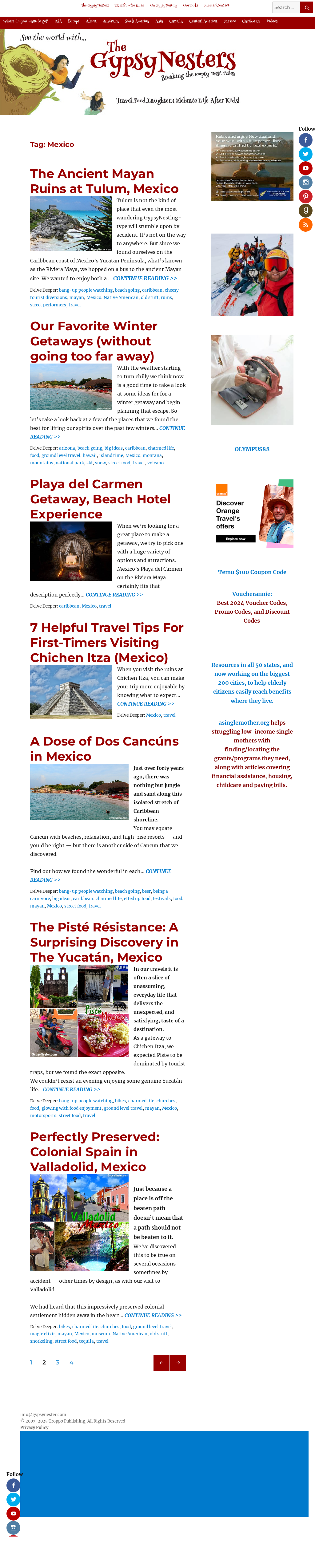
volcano (155, 463)
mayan (77, 297)
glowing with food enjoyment (72, 1108)
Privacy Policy (34, 1427)
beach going (127, 290)
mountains (41, 463)
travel (75, 305)
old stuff (149, 297)
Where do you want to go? (25, 21)
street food (119, 463)
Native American (121, 297)
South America (137, 21)
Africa (91, 21)
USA (58, 21)
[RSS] (303, 222)
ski (89, 463)
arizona (67, 448)
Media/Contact (216, 6)
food (34, 455)
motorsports (43, 1115)
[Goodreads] (303, 208)
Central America (203, 21)
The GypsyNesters (95, 6)
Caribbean (251, 21)
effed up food (137, 898)
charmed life (161, 448)
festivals (162, 898)
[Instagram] (303, 180)
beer (146, 891)
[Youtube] (303, 166)
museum (101, 1333)
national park (70, 463)
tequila (86, 1341)
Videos (271, 21)
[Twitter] (303, 151)
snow (100, 463)
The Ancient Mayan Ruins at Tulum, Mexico (104, 181)
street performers (48, 305)
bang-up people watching (86, 290)
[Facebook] (303, 137)
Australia (111, 21)
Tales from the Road (129, 6)
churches (166, 1101)
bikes (120, 1101)
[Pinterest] (303, 194)
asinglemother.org (244, 722)
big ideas (114, 448)
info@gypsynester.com (43, 1414)
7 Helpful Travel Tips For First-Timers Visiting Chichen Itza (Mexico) (107, 642)
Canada (176, 21)
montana (152, 455)
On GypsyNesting (163, 6)
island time (111, 455)
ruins (166, 297)
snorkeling (41, 1341)
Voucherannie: (252, 593)
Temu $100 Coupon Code (252, 572)
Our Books (190, 6)
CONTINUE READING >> (114, 595)
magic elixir (42, 1333)
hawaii (90, 455)
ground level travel (61, 455)
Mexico (230, 21)
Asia (159, 21)
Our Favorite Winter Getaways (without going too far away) (94, 341)
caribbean (152, 290)
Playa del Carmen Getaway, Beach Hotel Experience (100, 499)
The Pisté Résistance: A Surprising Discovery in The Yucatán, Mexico (104, 942)
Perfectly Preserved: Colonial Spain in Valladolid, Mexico (94, 1151)
